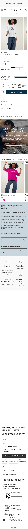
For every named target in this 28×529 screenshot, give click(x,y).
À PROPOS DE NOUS (8, 470)
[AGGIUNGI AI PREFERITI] (3, 92)
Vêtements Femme (5, 13)
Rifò (9, 15)
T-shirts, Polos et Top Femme (15, 13)
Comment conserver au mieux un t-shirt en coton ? (12, 251)
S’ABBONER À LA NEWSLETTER (14, 456)
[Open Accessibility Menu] (4, 520)
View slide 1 (11, 152)
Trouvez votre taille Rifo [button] (21, 77)
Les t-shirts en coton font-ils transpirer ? (11, 246)
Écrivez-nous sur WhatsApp (15, 116)
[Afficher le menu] (2, 10)
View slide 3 (14, 152)
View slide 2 (13, 152)
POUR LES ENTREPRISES (9, 474)
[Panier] (25, 10)
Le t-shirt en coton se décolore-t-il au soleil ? (12, 240)
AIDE (3, 466)
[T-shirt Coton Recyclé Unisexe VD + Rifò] (12, 177)
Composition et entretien (7, 104)
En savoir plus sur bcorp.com (16, 496)
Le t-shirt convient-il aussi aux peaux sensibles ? (11, 234)
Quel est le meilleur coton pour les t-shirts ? (12, 212)
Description (4, 101)
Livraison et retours (5, 112)
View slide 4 (16, 152)
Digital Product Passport (7, 108)
